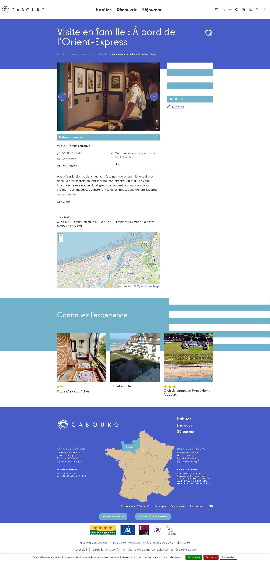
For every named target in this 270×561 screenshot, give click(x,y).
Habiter (103, 9)
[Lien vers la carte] (148, 474)
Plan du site (118, 542)
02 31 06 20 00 (69, 458)
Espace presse (178, 506)
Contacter (69, 159)
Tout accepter (194, 557)
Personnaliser (228, 557)
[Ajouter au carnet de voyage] (208, 33)
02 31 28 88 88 (188, 458)
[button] (257, 9)
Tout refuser (211, 557)
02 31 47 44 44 (72, 153)
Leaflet (126, 286)
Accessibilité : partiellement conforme (99, 549)
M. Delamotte (120, 386)
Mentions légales (139, 542)
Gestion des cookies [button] (94, 542)
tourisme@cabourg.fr (71, 461)
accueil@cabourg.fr (190, 461)
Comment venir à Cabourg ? (135, 506)
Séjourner (152, 9)
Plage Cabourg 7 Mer (73, 391)
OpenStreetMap (148, 286)
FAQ (211, 506)
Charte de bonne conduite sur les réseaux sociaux (162, 549)
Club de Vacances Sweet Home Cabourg (187, 392)
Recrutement (197, 506)
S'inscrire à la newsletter (153, 516)
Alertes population (113, 516)
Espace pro (160, 506)
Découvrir (127, 9)
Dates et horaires (71, 137)
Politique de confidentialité (171, 542)
